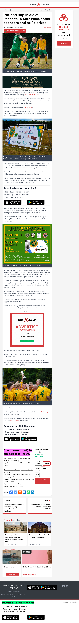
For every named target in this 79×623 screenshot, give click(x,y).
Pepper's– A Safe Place (32, 95)
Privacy (10, 591)
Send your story (43, 10)
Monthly (47, 463)
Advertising (17, 585)
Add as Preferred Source (16, 30)
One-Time (38, 462)
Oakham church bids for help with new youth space (39, 536)
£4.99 (43, 469)
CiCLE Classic (15, 420)
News (13, 10)
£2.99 (38, 469)
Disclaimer (16, 591)
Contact (14, 588)
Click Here (64, 43)
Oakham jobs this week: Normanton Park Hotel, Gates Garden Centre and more (14, 538)
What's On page (43, 412)
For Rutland (28, 107)
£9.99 (38, 475)
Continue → (42, 481)
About (6, 585)
